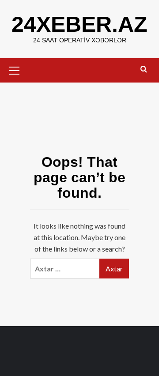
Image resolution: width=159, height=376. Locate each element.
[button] (14, 69)
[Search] (143, 69)
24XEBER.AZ (79, 24)
